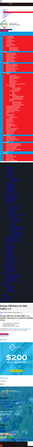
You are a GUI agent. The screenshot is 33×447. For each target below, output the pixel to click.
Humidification (12, 95)
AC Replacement (10, 40)
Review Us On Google (5, 430)
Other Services (6, 72)
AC (4, 35)
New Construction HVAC (12, 139)
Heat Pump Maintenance (12, 65)
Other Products (9, 134)
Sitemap (20, 442)
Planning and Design (11, 129)
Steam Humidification (17, 97)
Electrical (8, 127)
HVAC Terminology (11, 156)
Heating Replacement (11, 57)
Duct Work (9, 122)
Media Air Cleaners (17, 102)
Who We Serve (6, 135)
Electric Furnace (13, 117)
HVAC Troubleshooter (11, 160)
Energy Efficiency (10, 111)
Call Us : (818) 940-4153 (6, 29)
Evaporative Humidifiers (18, 96)
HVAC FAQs (9, 157)
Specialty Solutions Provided (13, 107)
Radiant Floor (9, 118)
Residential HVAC (10, 136)
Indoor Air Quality (10, 85)
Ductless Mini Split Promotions (13, 145)
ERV (13, 92)
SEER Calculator (10, 159)
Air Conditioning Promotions (13, 143)
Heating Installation (11, 53)
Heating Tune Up (10, 60)
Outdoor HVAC (10, 141)
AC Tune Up (9, 43)
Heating (5, 51)
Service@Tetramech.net (7, 406)
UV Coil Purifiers (16, 88)
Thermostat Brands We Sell (12, 106)
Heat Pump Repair (10, 67)
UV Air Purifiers (16, 89)
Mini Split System (13, 49)
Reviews (8, 12)
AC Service (9, 42)
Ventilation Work (10, 124)
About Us (5, 10)
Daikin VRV (12, 82)
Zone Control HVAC (14, 50)
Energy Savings (10, 150)
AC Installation (10, 36)
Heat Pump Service (11, 69)
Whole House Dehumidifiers (16, 99)
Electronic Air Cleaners (18, 104)
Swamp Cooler (9, 132)
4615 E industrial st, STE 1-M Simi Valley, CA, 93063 (14, 401)
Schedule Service (4, 31)
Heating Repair (10, 56)
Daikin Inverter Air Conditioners (17, 83)
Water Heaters (9, 120)
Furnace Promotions (11, 148)
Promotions (6, 142)
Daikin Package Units (14, 76)
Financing (5, 15)
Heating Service (10, 58)
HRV (13, 93)
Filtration (11, 100)
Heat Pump (6, 62)
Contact (5, 16)
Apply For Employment (17, 439)
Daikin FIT (12, 79)
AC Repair (8, 39)
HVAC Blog (9, 154)
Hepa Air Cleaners (16, 103)
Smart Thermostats (10, 44)
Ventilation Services (14, 90)
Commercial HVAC (11, 138)
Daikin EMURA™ (14, 47)
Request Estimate (4, 335)
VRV (7, 113)
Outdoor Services (10, 131)
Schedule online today (25, 328)
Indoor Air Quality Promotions (13, 149)
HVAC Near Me (7, 13)
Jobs (4, 17)
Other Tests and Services (12, 128)
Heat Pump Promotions (11, 146)
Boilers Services (10, 121)
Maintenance (6, 152)
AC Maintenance (10, 37)
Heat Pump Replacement (12, 68)
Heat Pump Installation (11, 64)
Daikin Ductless (13, 81)
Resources (5, 153)
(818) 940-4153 (14, 328)
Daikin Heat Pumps (14, 78)
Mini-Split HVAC (10, 114)
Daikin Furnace (13, 75)
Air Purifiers (12, 86)
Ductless (8, 46)
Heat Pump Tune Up (11, 71)
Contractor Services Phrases (13, 110)
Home (4, 9)
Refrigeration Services (11, 125)
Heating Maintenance (11, 54)
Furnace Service (10, 115)
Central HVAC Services (12, 108)
